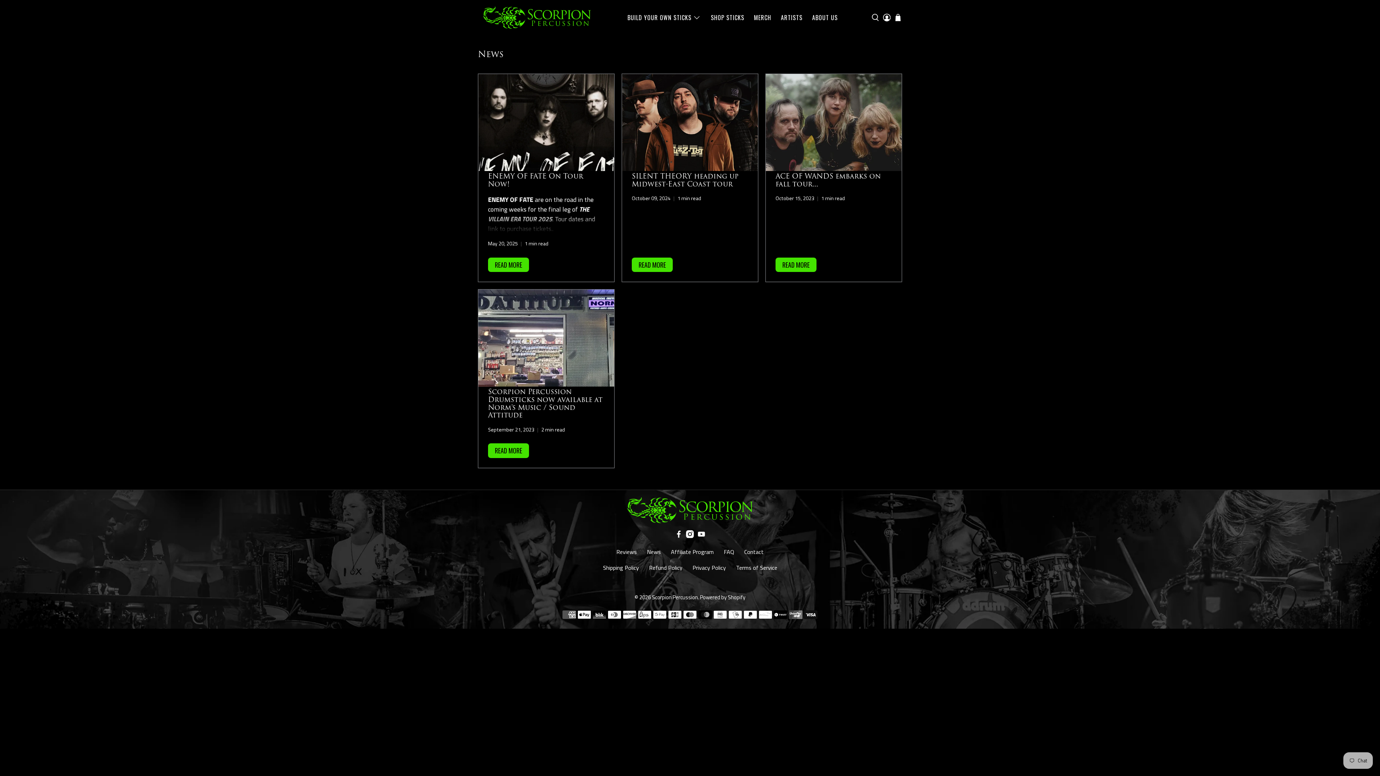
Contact (754, 552)
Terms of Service (756, 567)
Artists (791, 17)
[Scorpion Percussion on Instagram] (690, 536)
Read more (508, 264)
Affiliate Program (692, 552)
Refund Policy (665, 567)
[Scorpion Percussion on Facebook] (679, 536)
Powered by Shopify (722, 597)
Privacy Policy (709, 567)
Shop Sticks (727, 17)
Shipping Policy (621, 567)
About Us (825, 17)
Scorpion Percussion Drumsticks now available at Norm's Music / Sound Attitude (545, 403)
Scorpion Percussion (675, 597)
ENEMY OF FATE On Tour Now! (535, 180)
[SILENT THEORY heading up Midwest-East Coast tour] (690, 122)
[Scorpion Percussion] (537, 17)
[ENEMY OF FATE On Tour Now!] (546, 122)
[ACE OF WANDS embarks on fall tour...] (834, 122)
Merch (762, 17)
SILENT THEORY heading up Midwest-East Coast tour (685, 180)
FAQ (729, 552)
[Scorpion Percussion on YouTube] (701, 536)
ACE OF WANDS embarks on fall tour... (828, 180)
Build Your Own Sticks (659, 17)
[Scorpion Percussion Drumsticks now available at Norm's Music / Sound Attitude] (546, 338)
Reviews (626, 552)
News (654, 552)
